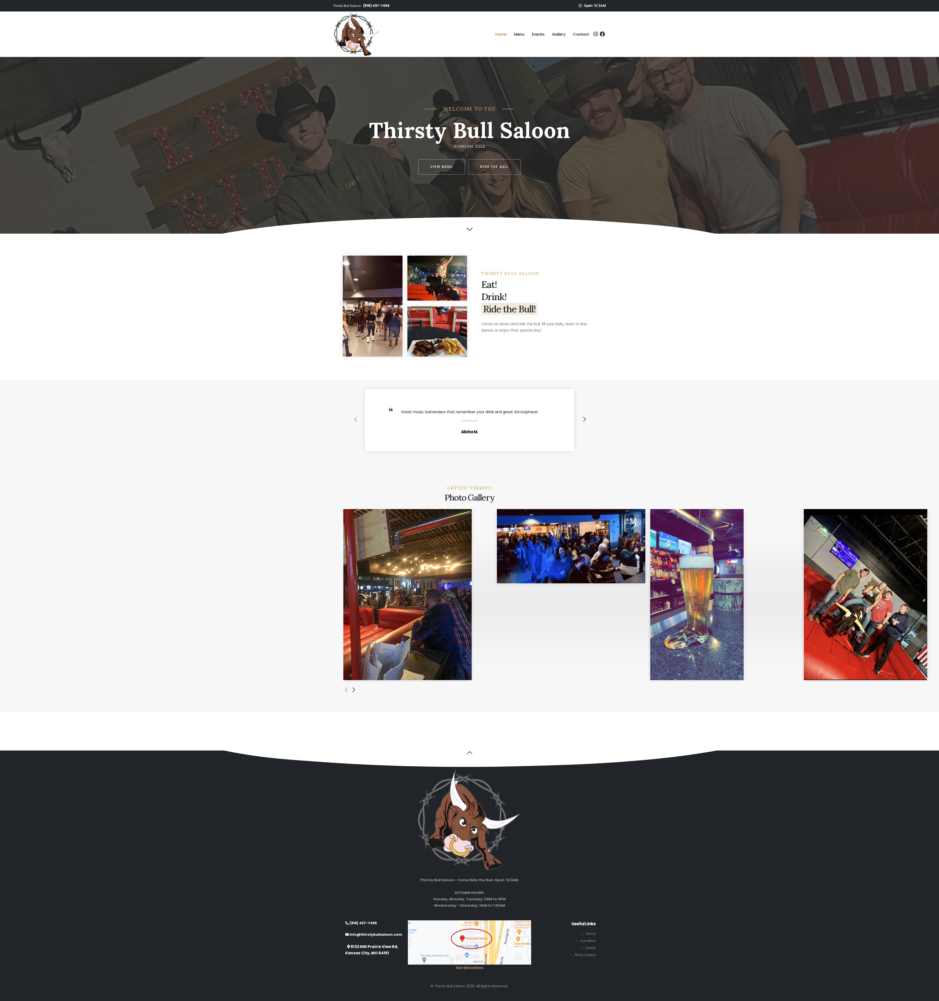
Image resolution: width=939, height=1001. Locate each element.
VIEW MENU (441, 166)
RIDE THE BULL (494, 166)
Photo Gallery (585, 961)
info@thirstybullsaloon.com (375, 941)
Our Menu (588, 947)
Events (538, 34)
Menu (519, 34)
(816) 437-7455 (376, 5)
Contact (581, 34)
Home (500, 34)
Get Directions (469, 974)
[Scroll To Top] (930, 995)
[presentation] (355, 423)
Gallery (559, 34)
